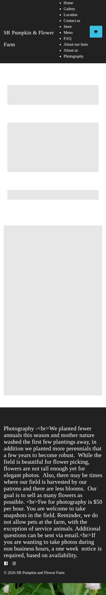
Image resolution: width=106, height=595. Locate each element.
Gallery (69, 9)
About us (71, 50)
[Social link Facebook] (6, 564)
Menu (68, 32)
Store (68, 26)
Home (68, 3)
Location (70, 15)
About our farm (76, 44)
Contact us (72, 21)
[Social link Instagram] (14, 564)
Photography (74, 56)
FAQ (67, 38)
